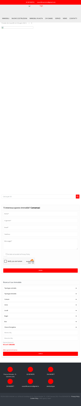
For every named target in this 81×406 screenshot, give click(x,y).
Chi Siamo (49, 18)
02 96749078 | (30, 2)
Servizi (57, 18)
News (65, 18)
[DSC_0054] (17, 105)
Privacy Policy (25, 254)
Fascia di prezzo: (8, 342)
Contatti (73, 18)
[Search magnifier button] (77, 196)
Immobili (5, 18)
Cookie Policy (34, 398)
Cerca (40, 354)
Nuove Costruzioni (19, 18)
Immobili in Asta (36, 18)
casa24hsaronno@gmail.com (46, 2)
